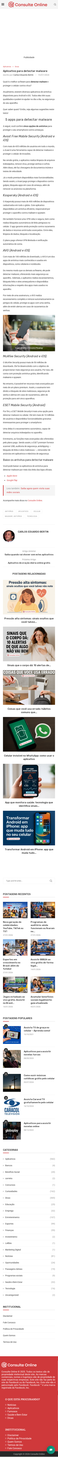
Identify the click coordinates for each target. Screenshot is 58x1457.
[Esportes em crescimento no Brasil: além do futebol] (15, 947)
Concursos (30, 1185)
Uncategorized (30, 1295)
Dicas (30, 1198)
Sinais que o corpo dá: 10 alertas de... (29, 665)
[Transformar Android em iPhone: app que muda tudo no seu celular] (29, 828)
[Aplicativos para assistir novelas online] (12, 1131)
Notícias (30, 1256)
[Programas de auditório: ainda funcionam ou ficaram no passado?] (43, 910)
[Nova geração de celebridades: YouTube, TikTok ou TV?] (15, 910)
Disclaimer (7, 1316)
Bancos (30, 1165)
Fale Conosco (9, 1322)
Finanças (30, 1230)
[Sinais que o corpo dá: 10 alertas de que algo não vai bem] (29, 644)
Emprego (30, 1211)
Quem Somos (9, 1335)
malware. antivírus (13, 516)
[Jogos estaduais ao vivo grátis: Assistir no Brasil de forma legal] (15, 985)
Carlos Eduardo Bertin (23, 75)
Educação (30, 1204)
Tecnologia (30, 1288)
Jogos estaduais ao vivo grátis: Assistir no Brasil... (14, 999)
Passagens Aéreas (30, 1269)
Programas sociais (30, 1275)
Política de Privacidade (13, 1329)
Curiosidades (30, 1191)
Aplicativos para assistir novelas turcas (37, 1053)
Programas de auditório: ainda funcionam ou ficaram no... (43, 927)
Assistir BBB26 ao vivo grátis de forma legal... (42, 962)
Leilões (30, 1243)
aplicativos (23, 511)
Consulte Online (35, 500)
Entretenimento (30, 1217)
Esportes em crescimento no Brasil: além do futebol (11, 964)
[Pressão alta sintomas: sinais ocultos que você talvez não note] (29, 597)
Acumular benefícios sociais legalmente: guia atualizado (42, 999)
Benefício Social (30, 1172)
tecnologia (32, 516)
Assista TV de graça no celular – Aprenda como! (37, 1029)
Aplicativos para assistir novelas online (37, 1125)
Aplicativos (30, 1159)
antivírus (9, 511)
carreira (30, 1178)
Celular (36, 511)
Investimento (30, 1237)
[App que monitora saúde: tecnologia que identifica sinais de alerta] (29, 781)
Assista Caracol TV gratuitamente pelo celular (39, 1101)
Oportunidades (30, 1262)
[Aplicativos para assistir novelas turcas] (12, 1059)
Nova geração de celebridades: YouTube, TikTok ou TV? (13, 927)
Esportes (30, 1224)
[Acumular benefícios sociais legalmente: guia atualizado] (43, 985)
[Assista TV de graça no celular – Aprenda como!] (12, 1035)
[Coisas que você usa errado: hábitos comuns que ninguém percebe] (29, 687)
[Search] (55, 4)
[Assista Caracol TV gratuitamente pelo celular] (12, 1107)
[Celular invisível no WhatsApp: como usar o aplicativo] (29, 734)
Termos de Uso (10, 1342)
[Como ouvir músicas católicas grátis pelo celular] (12, 1083)
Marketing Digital (30, 1250)
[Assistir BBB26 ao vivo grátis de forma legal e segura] (43, 947)
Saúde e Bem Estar (30, 1282)
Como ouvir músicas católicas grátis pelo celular (39, 1077)
